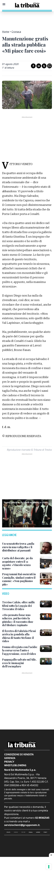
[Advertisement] (27, 18)
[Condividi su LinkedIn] (38, 65)
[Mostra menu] (4, 4)
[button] (27, 513)
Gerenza (9, 758)
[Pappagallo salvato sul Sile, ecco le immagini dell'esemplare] (46, 661)
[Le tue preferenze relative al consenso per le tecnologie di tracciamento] (49, 867)
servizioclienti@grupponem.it (22, 825)
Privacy (9, 761)
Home (5, 31)
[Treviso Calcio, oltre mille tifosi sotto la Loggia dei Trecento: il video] (46, 604)
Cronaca (16, 31)
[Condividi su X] (44, 65)
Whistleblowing (15, 765)
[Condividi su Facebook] (33, 65)
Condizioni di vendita (19, 754)
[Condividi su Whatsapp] (49, 65)
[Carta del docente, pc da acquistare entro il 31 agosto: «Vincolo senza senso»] (46, 562)
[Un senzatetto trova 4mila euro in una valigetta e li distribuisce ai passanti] (46, 548)
